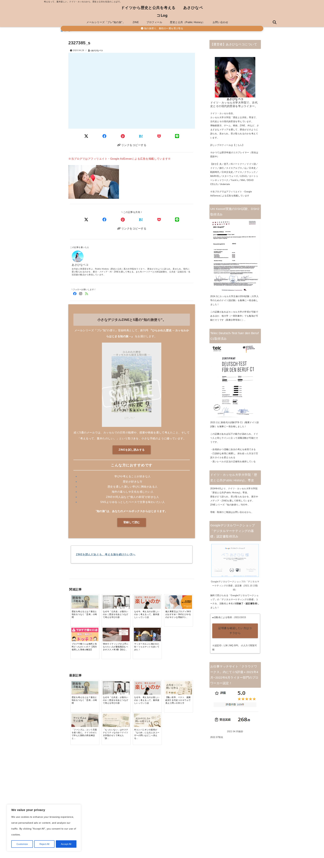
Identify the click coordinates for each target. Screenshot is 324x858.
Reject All (44, 844)
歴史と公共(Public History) (226, 492)
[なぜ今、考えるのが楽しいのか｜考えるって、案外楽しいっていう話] (147, 602)
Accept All (66, 844)
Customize (22, 844)
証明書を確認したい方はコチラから (235, 630)
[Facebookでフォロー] (75, 294)
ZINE (136, 22)
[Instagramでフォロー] (81, 294)
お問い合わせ (220, 22)
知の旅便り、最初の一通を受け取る (163, 28)
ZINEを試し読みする (132, 449)
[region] (44, 827)
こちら (238, 145)
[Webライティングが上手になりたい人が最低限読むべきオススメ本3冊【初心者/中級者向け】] (116, 635)
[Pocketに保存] (159, 136)
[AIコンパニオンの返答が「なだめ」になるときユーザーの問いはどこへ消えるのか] (147, 721)
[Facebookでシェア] (104, 136)
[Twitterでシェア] (86, 136)
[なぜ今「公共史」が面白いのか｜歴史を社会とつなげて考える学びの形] (116, 602)
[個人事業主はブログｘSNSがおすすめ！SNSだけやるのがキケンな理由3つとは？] (178, 602)
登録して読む (131, 522)
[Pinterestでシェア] (123, 136)
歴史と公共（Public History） (187, 22)
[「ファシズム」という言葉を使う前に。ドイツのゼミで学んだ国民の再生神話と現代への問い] (84, 721)
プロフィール (154, 22)
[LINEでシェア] (177, 136)
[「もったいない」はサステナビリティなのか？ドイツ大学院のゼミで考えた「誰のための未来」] (116, 721)
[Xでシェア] (86, 219)
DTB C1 (239, 422)
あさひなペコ (97, 50)
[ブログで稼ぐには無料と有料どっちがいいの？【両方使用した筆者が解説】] (84, 635)
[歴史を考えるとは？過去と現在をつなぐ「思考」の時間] (84, 602)
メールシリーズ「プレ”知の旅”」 (105, 22)
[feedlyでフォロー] (86, 294)
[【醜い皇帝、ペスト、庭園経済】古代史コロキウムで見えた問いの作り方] (178, 688)
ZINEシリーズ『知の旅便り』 (225, 504)
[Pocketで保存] (159, 219)
